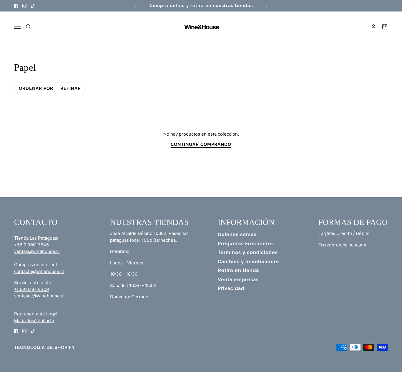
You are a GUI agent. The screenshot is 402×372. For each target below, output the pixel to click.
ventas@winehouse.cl (37, 251)
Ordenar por (36, 88)
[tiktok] (32, 5)
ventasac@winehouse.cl (39, 296)
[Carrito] (384, 27)
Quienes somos (237, 234)
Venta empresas (238, 279)
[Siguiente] (267, 5)
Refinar (70, 88)
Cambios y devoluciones (249, 261)
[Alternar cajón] (17, 27)
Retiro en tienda (238, 270)
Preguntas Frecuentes (246, 243)
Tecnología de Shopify (44, 347)
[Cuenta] (373, 27)
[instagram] (24, 5)
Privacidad (231, 288)
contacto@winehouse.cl (39, 271)
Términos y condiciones (248, 252)
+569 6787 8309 (31, 289)
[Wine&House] (201, 27)
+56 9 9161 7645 (31, 245)
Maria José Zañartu (34, 320)
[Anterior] (135, 5)
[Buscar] (28, 27)
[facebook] (16, 5)
